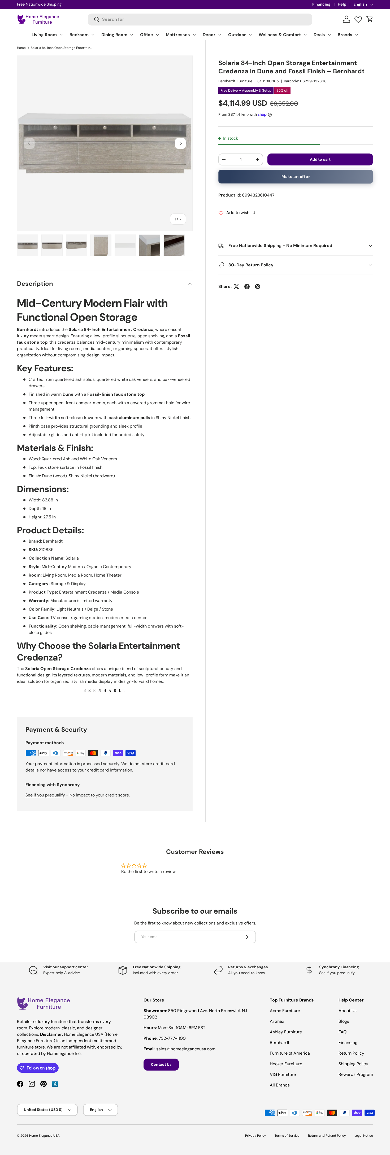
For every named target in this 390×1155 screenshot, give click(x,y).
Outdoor (237, 34)
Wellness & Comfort (280, 34)
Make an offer (295, 176)
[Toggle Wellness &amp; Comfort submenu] (305, 34)
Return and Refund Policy (327, 1135)
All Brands (280, 1085)
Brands (345, 34)
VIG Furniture (283, 1074)
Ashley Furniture (286, 1032)
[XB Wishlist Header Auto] (358, 18)
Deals (319, 34)
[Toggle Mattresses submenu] (194, 34)
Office (146, 34)
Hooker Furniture (286, 1064)
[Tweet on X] (236, 286)
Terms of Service (287, 1135)
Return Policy (351, 1053)
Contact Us (161, 1064)
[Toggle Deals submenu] (329, 34)
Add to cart (320, 159)
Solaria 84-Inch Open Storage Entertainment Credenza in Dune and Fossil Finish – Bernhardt (62, 48)
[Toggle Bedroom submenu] (93, 34)
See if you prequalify (45, 795)
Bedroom (79, 34)
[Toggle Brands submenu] (356, 34)
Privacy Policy (255, 1135)
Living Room (44, 34)
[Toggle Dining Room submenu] (131, 34)
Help (342, 4)
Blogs (344, 1021)
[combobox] (200, 19)
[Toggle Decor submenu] (219, 34)
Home (21, 48)
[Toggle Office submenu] (157, 34)
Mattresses (178, 34)
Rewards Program (356, 1074)
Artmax (277, 1021)
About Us (348, 1010)
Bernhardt (279, 1042)
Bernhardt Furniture (235, 81)
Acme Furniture (285, 1010)
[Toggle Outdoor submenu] (250, 34)
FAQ (342, 1032)
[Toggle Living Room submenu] (61, 34)
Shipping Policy (353, 1064)
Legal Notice (363, 1135)
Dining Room (114, 34)
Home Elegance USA (44, 1135)
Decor (209, 34)
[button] (370, 19)
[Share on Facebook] (247, 286)
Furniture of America (290, 1053)
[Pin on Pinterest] (257, 286)
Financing (321, 4)
